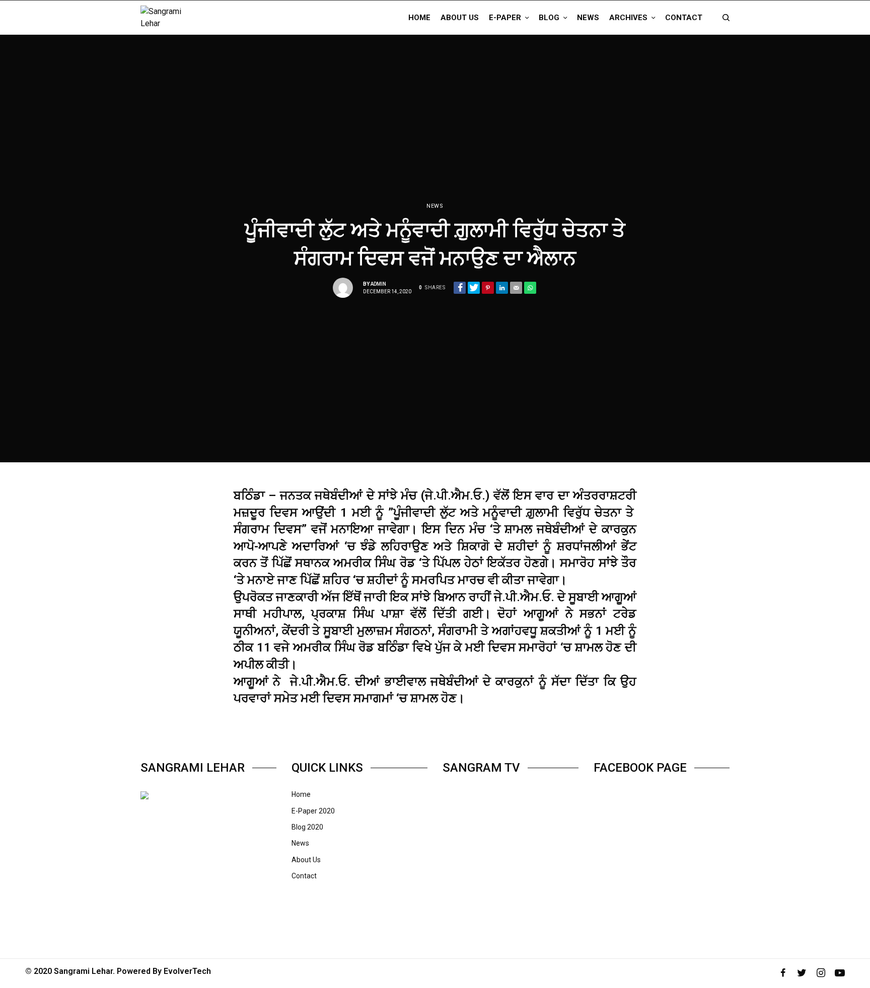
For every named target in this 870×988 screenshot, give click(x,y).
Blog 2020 (307, 827)
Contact (304, 876)
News (434, 206)
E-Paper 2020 (313, 811)
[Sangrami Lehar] (171, 18)
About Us (306, 860)
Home (301, 794)
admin (378, 284)
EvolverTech (187, 971)
